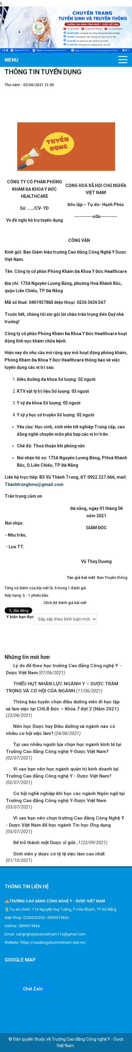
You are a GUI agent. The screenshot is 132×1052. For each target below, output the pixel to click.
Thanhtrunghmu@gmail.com (34, 484)
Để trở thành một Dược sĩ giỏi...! (46, 842)
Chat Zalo (33, 988)
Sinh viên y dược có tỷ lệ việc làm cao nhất (59, 854)
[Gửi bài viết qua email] (124, 91)
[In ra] (124, 97)
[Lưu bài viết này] (124, 103)
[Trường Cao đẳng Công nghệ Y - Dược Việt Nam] (66, 29)
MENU (11, 60)
